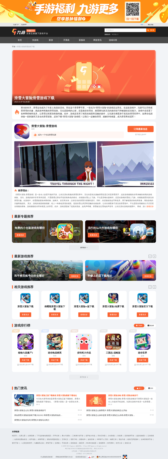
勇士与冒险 (66, 436)
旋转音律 (91, 439)
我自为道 (122, 439)
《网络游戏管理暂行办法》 (64, 457)
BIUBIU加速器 (91, 443)
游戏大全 (128, 443)
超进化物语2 (140, 436)
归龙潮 (119, 436)
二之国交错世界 (26, 443)
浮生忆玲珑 (101, 436)
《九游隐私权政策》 (46, 457)
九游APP (24, 24)
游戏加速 (74, 443)
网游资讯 (97, 40)
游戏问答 (113, 40)
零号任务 (56, 436)
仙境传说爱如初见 (20, 439)
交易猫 (57, 443)
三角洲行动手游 (77, 436)
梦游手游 (49, 443)
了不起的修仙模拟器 (43, 436)
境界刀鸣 (74, 439)
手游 (13, 47)
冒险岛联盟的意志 (53, 439)
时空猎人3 (115, 34)
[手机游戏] (30, 32)
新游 (51, 40)
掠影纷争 (82, 439)
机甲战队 (32, 439)
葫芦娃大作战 (90, 436)
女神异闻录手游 (146, 439)
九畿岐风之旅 (39, 443)
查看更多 (20, 235)
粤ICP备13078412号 (71, 448)
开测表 (66, 40)
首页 (20, 40)
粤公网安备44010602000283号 (110, 457)
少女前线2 (111, 436)
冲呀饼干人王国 (102, 439)
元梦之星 (22, 436)
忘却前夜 (151, 436)
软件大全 (119, 443)
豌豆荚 (81, 443)
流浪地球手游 (129, 436)
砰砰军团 (41, 439)
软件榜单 (110, 443)
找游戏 (35, 40)
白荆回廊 (31, 436)
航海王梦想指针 (133, 439)
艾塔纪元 (65, 439)
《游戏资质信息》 (80, 457)
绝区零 (14, 436)
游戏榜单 (102, 443)
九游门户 (16, 24)
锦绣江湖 (113, 439)
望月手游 (15, 443)
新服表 (82, 40)
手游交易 (65, 443)
